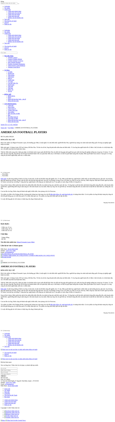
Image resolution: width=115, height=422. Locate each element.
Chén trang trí (12, 108)
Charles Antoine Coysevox (15, 61)
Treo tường (11, 112)
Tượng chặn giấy (13, 110)
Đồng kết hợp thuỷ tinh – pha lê (17, 99)
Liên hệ (6, 22)
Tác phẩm (7, 8)
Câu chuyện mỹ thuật (10, 21)
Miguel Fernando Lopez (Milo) (26, 242)
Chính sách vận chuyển (14, 13)
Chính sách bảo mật (13, 16)
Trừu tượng (11, 75)
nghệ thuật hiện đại (67, 194)
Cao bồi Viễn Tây (13, 83)
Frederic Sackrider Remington (16, 64)
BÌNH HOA (11, 96)
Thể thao (10, 88)
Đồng (9, 97)
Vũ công (10, 81)
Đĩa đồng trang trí (13, 117)
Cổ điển (10, 72)
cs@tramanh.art (9, 252)
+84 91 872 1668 (10, 250)
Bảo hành (7, 397)
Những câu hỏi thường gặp (15, 18)
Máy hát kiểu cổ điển (14, 113)
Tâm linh (10, 86)
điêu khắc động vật (55, 194)
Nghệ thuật (11, 85)
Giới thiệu (7, 6)
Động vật (10, 89)
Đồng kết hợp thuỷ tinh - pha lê (17, 120)
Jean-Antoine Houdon (14, 62)
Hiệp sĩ (10, 78)
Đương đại (11, 73)
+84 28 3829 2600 (12, 249)
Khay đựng (11, 107)
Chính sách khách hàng (14, 11)
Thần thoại (11, 77)
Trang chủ (3, 128)
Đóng (2, 1)
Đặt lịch (3, 376)
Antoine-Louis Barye (14, 67)
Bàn (9, 115)
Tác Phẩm (11, 128)
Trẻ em (10, 91)
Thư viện (7, 19)
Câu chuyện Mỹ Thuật (10, 395)
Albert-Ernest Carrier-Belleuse (16, 65)
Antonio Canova (12, 57)
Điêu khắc (4, 178)
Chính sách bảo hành (14, 14)
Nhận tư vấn (7, 24)
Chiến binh (11, 80)
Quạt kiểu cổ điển (13, 118)
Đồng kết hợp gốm (13, 101)
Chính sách (7, 9)
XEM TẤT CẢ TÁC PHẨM (9, 124)
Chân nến (10, 105)
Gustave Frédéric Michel (15, 59)
